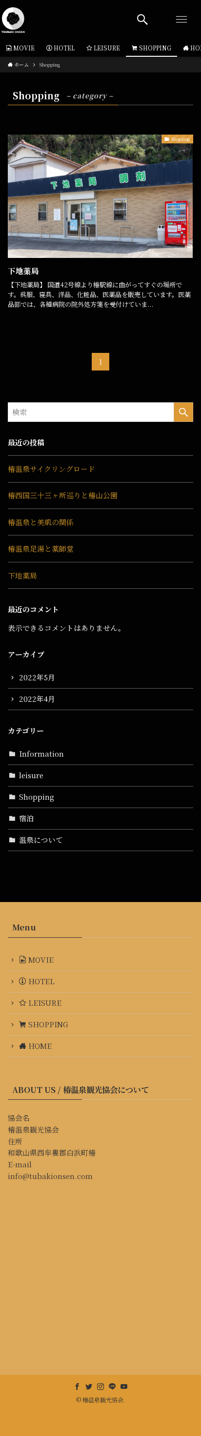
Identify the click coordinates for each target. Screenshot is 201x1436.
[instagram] (100, 1386)
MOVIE (40, 959)
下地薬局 (22, 575)
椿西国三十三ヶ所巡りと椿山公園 (63, 495)
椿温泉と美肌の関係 (41, 522)
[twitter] (88, 1386)
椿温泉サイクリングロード (51, 468)
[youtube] (124, 1386)
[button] (142, 19)
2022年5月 (37, 677)
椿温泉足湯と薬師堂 (41, 548)
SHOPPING (47, 1024)
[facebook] (77, 1386)
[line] (112, 1386)
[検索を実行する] (183, 412)
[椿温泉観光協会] (13, 19)
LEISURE (43, 1002)
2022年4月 (37, 699)
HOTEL (40, 981)
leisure (31, 775)
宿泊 (26, 818)
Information (41, 753)
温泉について (41, 839)
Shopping (36, 796)
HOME (39, 1046)
